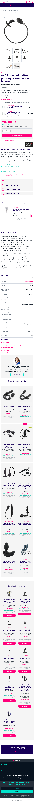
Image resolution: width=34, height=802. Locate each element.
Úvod (2, 8)
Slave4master (5, 73)
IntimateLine (10, 105)
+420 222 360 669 (10, 371)
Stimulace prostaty (7, 347)
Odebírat (17, 791)
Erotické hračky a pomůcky (13, 8)
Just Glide (9, 111)
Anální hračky (26, 8)
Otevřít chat (17, 374)
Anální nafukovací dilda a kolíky (8, 10)
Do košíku (9, 615)
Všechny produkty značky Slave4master (17, 751)
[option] (17, 213)
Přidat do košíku (17, 135)
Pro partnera (5, 350)
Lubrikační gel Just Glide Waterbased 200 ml (13, 113)
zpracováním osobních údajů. (17, 796)
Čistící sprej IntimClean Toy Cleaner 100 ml (14, 107)
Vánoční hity (5, 353)
